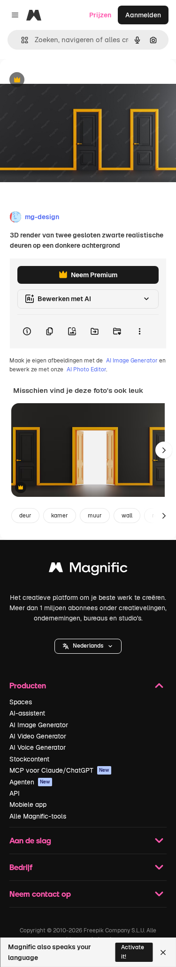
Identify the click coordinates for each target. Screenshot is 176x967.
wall (127, 515)
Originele (62, 80)
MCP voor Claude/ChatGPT (59, 770)
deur (25, 515)
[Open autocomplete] (21, 40)
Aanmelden (143, 15)
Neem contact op (40, 894)
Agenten (29, 782)
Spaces (20, 702)
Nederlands (88, 646)
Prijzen (100, 15)
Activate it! (132, 952)
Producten (27, 685)
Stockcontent (29, 759)
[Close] (163, 952)
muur (95, 515)
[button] (88, 646)
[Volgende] (163, 450)
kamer (59, 515)
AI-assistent (27, 713)
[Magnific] (88, 569)
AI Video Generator (37, 736)
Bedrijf (20, 867)
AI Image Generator (132, 360)
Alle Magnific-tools (37, 816)
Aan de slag (30, 840)
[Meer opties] (139, 331)
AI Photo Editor (86, 369)
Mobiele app (27, 804)
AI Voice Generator (37, 747)
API (14, 793)
